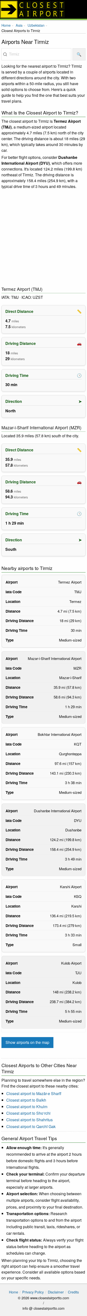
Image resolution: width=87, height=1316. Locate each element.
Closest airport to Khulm (26, 1106)
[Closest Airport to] (43, 9)
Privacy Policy (33, 1291)
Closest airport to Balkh (26, 1100)
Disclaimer (56, 1291)
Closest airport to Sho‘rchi (28, 1113)
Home (6, 25)
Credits (73, 1291)
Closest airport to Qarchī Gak (31, 1126)
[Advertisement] (43, 238)
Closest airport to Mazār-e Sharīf (33, 1093)
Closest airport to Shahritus (29, 1119)
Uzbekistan (36, 25)
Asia (19, 25)
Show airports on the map (27, 1042)
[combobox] (36, 54)
